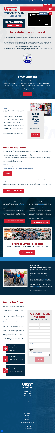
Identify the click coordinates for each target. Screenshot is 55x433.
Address (31, 330)
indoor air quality (45, 279)
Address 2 (31, 333)
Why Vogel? (27, 401)
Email (41, 327)
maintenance (13, 80)
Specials (27, 8)
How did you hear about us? (33, 339)
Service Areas (27, 407)
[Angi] (29, 426)
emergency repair (36, 286)
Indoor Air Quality (27, 415)
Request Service (43, 13)
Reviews (30, 8)
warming (4, 307)
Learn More (27, 94)
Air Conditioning (27, 419)
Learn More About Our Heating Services (14, 221)
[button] (2, 431)
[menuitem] (27, 401)
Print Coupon (35, 134)
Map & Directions (27, 398)
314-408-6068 (50, 9)
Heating (27, 417)
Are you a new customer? (33, 336)
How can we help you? (33, 343)
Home (23, 8)
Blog (45, 8)
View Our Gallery (18, 190)
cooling (47, 270)
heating (8, 323)
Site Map (24, 428)
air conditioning (41, 204)
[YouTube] (27, 426)
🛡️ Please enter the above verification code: (36, 352)
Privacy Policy (29, 428)
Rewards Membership (27, 403)
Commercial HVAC (27, 413)
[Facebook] (24, 426)
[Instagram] (25, 426)
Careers (38, 8)
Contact (42, 8)
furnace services (21, 204)
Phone (31, 327)
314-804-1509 (27, 393)
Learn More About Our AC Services (40, 222)
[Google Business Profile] (30, 426)
